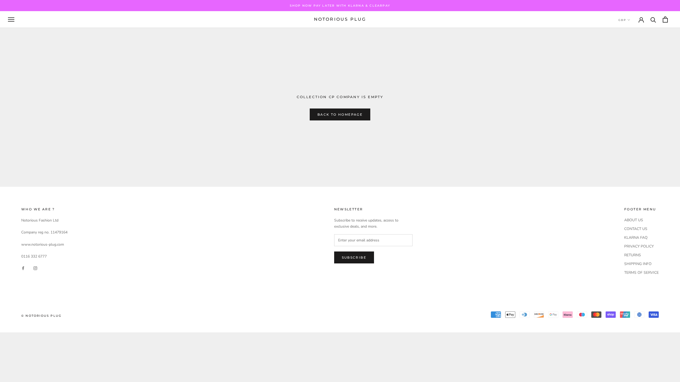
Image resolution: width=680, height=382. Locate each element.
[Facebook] (23, 268)
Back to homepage (340, 114)
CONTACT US (635, 228)
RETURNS (632, 255)
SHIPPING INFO (638, 263)
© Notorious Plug (41, 316)
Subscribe (354, 257)
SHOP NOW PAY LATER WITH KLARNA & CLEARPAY (340, 5)
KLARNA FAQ (636, 237)
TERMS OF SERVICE (641, 272)
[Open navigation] (11, 19)
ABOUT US (633, 220)
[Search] (653, 19)
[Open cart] (665, 19)
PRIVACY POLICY (639, 246)
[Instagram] (35, 268)
